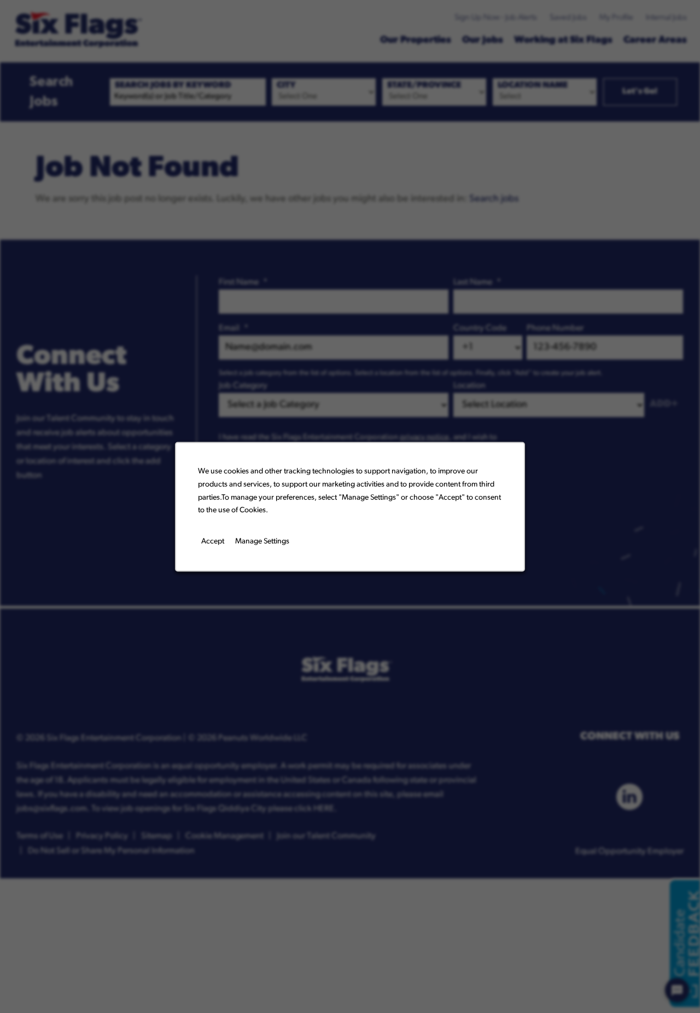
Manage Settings (262, 541)
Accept (212, 541)
